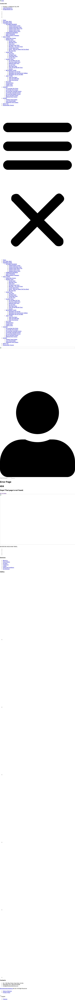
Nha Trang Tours (13, 66)
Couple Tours (9, 84)
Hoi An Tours (12, 58)
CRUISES (5, 87)
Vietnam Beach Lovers (14, 25)
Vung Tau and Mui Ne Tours (16, 67)
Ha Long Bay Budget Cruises (13, 94)
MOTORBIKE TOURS (11, 70)
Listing (4, 566)
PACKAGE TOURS (7, 23)
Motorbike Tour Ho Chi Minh (16, 74)
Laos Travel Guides (11, 101)
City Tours (8, 81)
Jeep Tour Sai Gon (13, 80)
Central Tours (9, 52)
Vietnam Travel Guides (11, 99)
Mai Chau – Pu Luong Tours (16, 46)
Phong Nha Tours (13, 56)
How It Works (6, 562)
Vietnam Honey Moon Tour (15, 28)
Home (4, 20)
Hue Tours (11, 53)
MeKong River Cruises (11, 97)
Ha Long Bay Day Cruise (12, 88)
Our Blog (5, 563)
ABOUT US (5, 104)
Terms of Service (7, 991)
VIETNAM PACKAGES (11, 24)
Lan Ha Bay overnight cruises (13, 92)
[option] (39, 999)
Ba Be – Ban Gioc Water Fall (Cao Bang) (19, 49)
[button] (37, 182)
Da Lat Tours (12, 64)
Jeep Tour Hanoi (13, 77)
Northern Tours (9, 39)
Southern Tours (10, 59)
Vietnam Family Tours (14, 30)
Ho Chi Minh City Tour (14, 60)
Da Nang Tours (12, 55)
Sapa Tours (12, 44)
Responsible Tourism (8, 105)
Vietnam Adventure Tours (15, 27)
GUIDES (5, 98)
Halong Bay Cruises (11, 38)
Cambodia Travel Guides (12, 102)
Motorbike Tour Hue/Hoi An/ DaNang (18, 73)
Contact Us (5, 564)
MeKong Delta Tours (14, 63)
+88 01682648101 (7, 8)
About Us (5, 560)
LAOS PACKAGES (10, 34)
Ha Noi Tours (12, 41)
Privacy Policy (6, 992)
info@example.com (8, 9)
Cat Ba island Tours (14, 48)
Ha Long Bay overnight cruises (13, 91)
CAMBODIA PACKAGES (12, 32)
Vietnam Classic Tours (14, 31)
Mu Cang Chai (12, 51)
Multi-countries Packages (12, 35)
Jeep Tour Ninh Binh (14, 78)
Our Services (6, 569)
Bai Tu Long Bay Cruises (12, 95)
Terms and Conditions (8, 567)
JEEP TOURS (9, 76)
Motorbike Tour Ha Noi (14, 71)
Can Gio (11, 69)
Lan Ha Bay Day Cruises (12, 90)
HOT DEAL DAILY (7, 21)
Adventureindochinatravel (6, 988)
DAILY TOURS (6, 37)
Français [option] (5, 999)
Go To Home (3, 493)
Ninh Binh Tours (13, 42)
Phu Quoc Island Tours (14, 62)
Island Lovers (9, 85)
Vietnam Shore (9, 83)
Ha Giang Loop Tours (14, 45)
